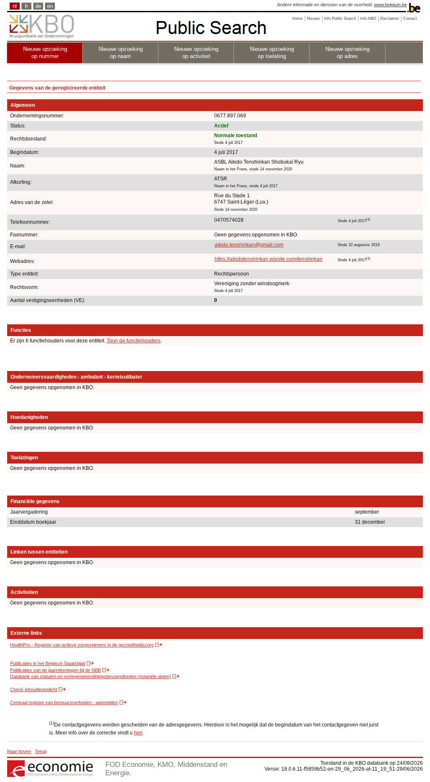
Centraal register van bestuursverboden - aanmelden (64, 702)
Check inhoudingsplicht (33, 689)
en (50, 6)
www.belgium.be (390, 4)
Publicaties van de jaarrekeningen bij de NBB (55, 670)
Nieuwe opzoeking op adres (347, 52)
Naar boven (19, 751)
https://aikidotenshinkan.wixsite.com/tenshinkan (268, 259)
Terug (41, 751)
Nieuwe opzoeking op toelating (272, 52)
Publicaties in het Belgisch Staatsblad (47, 663)
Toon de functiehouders (133, 341)
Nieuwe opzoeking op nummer (45, 52)
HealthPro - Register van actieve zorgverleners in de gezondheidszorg (82, 644)
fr (26, 6)
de (38, 6)
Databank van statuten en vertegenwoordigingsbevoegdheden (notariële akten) (90, 676)
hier (138, 733)
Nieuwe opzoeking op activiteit (196, 52)
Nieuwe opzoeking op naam (121, 52)
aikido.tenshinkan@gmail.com (249, 245)
